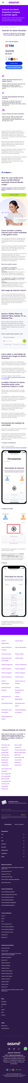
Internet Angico (19, 658)
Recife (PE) (17, 762)
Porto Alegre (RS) (6, 773)
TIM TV (3, 918)
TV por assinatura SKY (6, 924)
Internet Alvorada (6, 654)
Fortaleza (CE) (5, 757)
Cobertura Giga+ (5, 981)
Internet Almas (19, 641)
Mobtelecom (4, 850)
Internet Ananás (19, 654)
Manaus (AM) (4, 752)
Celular (3, 1009)
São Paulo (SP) (5, 783)
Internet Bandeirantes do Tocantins (19, 690)
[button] (3, 2)
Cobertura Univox (5, 968)
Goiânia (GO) (4, 765)
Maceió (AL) (4, 747)
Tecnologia (3, 1001)
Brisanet (3, 847)
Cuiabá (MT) (18, 747)
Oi (2, 837)
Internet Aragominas (7, 664)
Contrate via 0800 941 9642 (14, 67)
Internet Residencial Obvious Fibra (9, 894)
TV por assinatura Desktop (7, 926)
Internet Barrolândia (6, 703)
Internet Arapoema (6, 677)
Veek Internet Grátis (6, 882)
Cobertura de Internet (7, 945)
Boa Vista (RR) (5, 779)
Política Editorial (5, 1028)
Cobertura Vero (4, 984)
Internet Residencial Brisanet (8, 891)
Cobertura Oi (4, 960)
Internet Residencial (7, 889)
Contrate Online (14, 63)
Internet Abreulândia (20, 647)
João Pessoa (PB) (19, 757)
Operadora (3, 1004)
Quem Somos (4, 1025)
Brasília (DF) (4, 760)
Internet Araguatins (6, 673)
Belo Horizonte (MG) (20, 752)
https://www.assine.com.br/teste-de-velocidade (14, 447)
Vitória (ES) (4, 762)
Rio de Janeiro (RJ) (6, 768)
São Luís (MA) (18, 745)
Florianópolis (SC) (6, 781)
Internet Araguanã (20, 673)
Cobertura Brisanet (5, 962)
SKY (2, 840)
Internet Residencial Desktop (8, 905)
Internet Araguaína (20, 668)
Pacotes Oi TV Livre (5, 874)
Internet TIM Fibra (5, 948)
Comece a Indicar (14, 194)
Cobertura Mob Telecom (6, 976)
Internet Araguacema (20, 664)
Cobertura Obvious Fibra (7, 973)
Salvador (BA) (5, 755)
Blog (2, 998)
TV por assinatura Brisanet (7, 929)
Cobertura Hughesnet (6, 957)
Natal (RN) (4, 771)
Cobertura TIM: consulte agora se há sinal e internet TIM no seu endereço (11, 954)
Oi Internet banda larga (6, 876)
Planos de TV (4, 937)
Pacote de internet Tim (6, 871)
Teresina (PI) (18, 765)
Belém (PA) (17, 755)
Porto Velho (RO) (5, 776)
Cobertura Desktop (5, 965)
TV (2, 1007)
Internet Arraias (19, 677)
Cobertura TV (4, 987)
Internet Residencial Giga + (7, 899)
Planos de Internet (6, 864)
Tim (2, 834)
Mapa (2, 1023)
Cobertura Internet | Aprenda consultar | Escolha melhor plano (12, 990)
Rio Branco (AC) (5, 745)
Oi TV (2, 921)
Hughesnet (4, 853)
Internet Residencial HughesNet (8, 902)
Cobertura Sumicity (5, 978)
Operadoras (4, 831)
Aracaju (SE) (4, 786)
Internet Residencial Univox (7, 897)
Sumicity (3, 844)
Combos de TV (4, 934)
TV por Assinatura (6, 913)
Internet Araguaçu (6, 668)
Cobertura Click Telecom (6, 970)
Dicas (2, 1012)
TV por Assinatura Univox (7, 932)
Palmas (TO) (4, 789)
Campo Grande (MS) (20, 750)
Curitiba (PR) (18, 760)
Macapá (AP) (4, 750)
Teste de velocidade (19, 824)
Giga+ (3, 856)
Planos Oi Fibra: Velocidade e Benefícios (10, 879)
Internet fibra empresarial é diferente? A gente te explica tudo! (12, 868)
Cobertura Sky (4, 950)
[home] (12, 2)
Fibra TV (3, 916)
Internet (3, 1015)
